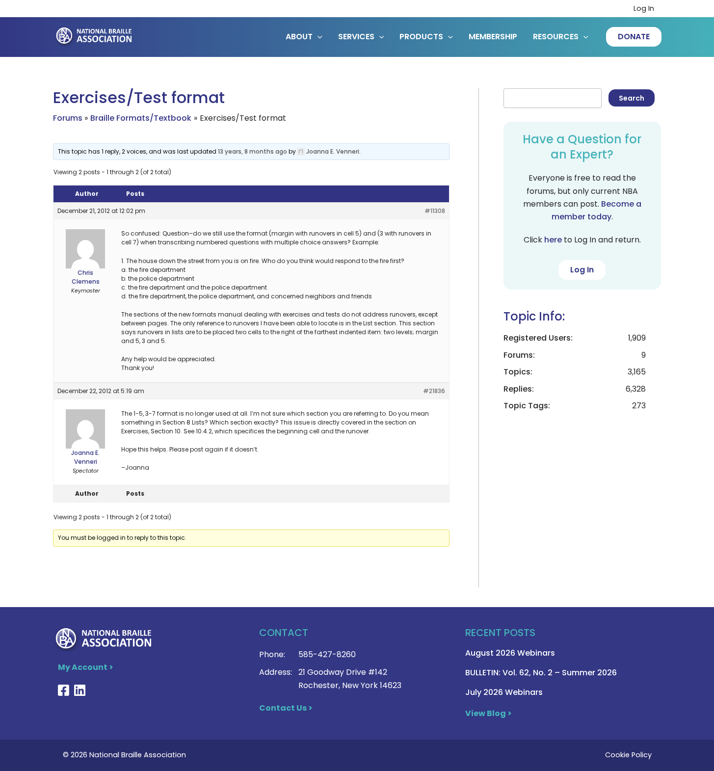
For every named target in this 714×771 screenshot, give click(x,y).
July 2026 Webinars (504, 692)
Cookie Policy (628, 755)
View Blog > (488, 713)
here (553, 239)
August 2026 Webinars (510, 653)
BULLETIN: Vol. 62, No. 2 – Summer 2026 (541, 672)
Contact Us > (286, 708)
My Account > (85, 667)
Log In (644, 8)
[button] (633, 37)
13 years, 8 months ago (252, 151)
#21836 (434, 391)
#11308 (434, 211)
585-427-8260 (327, 654)
